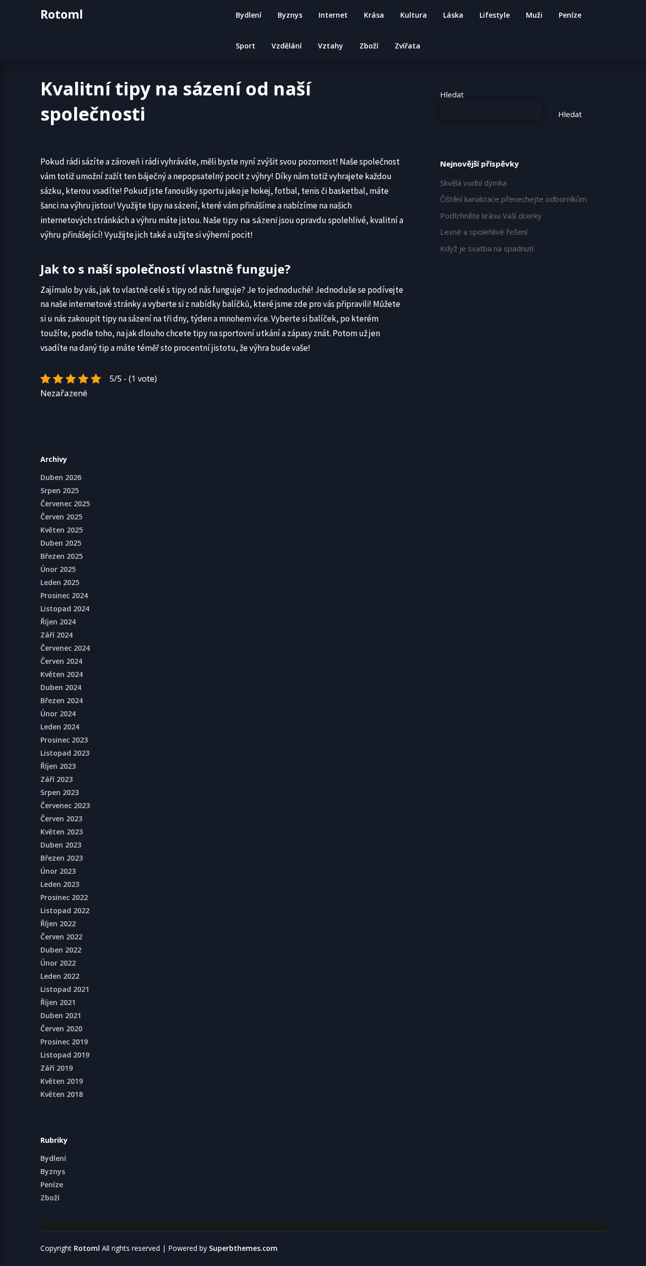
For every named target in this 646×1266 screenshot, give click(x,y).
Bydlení (248, 15)
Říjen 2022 (58, 923)
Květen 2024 (61, 674)
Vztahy (330, 45)
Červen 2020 (61, 1028)
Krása (374, 15)
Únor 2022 (58, 963)
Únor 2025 (58, 569)
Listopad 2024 (64, 608)
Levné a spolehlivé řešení (483, 232)
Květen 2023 (61, 831)
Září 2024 (56, 635)
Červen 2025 (61, 516)
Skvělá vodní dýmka (473, 183)
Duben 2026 (60, 477)
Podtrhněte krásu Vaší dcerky (491, 215)
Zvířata (407, 45)
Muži (534, 15)
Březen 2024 (61, 700)
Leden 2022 (59, 976)
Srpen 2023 (59, 792)
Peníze (570, 15)
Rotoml (61, 14)
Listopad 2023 (64, 753)
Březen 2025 (61, 556)
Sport (245, 45)
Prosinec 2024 (64, 595)
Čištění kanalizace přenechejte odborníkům (513, 199)
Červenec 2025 (65, 503)
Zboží (369, 45)
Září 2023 (56, 779)
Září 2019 (56, 1068)
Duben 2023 (60, 845)
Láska (453, 15)
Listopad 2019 (64, 1055)
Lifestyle (494, 15)
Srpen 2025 (59, 490)
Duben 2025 (60, 543)
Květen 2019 (61, 1081)
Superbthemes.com (243, 1248)
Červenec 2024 (65, 648)
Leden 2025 (59, 582)
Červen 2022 (61, 936)
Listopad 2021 (64, 989)
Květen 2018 (61, 1094)
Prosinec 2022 (64, 897)
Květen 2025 (61, 530)
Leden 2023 (59, 884)
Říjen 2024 (58, 621)
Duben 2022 (60, 950)
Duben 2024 (60, 687)
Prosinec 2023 (64, 740)
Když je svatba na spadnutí (486, 248)
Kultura (413, 15)
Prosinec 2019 (64, 1041)
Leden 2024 (59, 726)
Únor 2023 (58, 871)
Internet (333, 15)
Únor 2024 (58, 713)
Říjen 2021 (58, 1002)
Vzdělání (287, 45)
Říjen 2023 (58, 766)
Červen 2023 (61, 818)
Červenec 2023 (65, 805)
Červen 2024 (61, 661)
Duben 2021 (60, 1015)
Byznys (290, 15)
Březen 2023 (61, 858)
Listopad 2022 (64, 910)
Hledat (452, 94)
